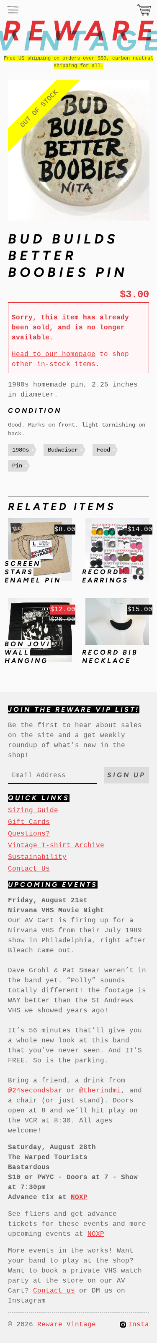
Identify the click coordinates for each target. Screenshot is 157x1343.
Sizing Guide (33, 810)
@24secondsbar (35, 1090)
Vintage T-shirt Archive (56, 845)
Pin (17, 465)
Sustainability (37, 857)
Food (103, 450)
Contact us (54, 1291)
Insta (138, 1324)
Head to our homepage (53, 354)
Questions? (29, 834)
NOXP (96, 1234)
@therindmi (100, 1090)
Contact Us (29, 869)
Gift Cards (29, 822)
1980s (20, 450)
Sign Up (126, 775)
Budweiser (63, 450)
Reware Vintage (66, 1324)
